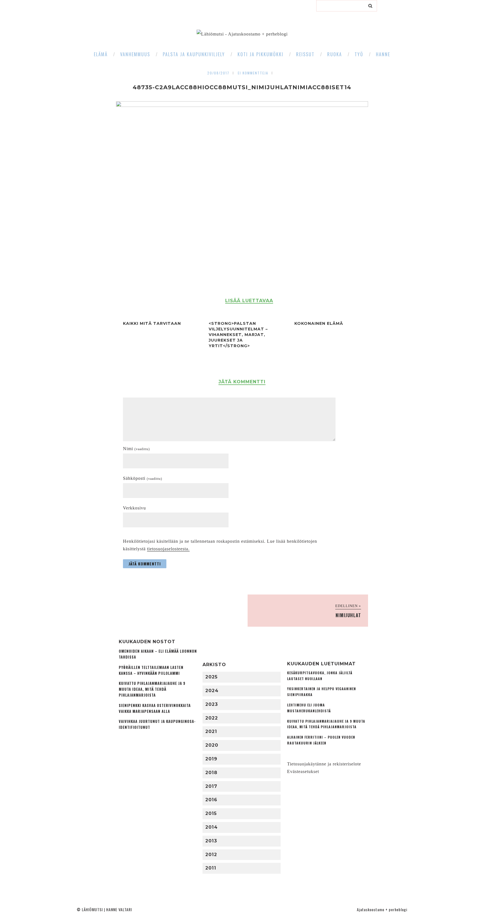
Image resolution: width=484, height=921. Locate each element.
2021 (211, 731)
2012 (211, 854)
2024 (211, 690)
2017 (211, 786)
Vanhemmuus (135, 54)
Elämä (101, 54)
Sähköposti (142, 478)
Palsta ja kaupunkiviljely (194, 54)
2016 (211, 799)
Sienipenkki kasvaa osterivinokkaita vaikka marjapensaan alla (155, 708)
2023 (211, 704)
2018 (211, 772)
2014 (211, 827)
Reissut (305, 54)
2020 (211, 745)
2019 (211, 759)
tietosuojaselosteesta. (168, 548)
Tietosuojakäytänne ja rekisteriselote (324, 764)
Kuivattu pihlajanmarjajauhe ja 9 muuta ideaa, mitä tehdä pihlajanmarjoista (152, 689)
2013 (211, 841)
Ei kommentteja (253, 73)
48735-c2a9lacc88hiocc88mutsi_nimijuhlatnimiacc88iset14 (242, 87)
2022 (211, 718)
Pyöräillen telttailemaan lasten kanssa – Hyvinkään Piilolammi (151, 670)
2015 (211, 813)
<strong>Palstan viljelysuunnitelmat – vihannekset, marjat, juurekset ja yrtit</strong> (238, 334)
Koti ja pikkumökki (260, 54)
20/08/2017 (218, 73)
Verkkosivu (134, 508)
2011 (210, 868)
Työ (359, 54)
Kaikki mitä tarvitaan (152, 323)
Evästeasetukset (303, 771)
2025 (211, 677)
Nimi (136, 448)
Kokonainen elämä (318, 323)
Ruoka (334, 54)
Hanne (383, 54)
